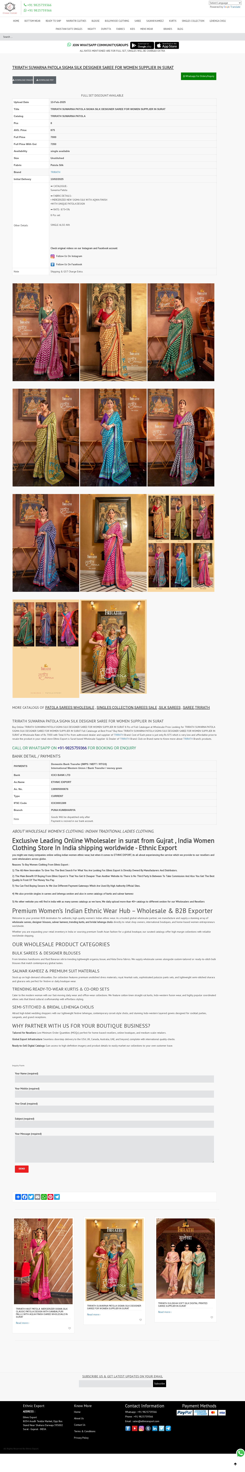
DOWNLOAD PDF (46, 80)
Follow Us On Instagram (69, 256)
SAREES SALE (145, 707)
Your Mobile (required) (27, 1088)
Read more (22, 1322)
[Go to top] (235, 1464)
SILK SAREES (170, 707)
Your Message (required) (28, 1133)
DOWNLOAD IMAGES (23, 80)
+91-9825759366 (72, 748)
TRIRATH (55, 172)
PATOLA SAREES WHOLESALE (69, 707)
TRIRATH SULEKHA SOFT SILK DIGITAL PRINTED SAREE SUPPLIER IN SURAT (183, 1304)
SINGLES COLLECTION (115, 707)
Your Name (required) (26, 1073)
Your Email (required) (26, 1103)
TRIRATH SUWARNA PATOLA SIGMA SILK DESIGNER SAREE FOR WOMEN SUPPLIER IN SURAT (114, 1307)
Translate (235, 6)
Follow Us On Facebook (69, 264)
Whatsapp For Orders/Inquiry (199, 76)
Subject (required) (24, 1118)
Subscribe (159, 1383)
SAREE (188, 707)
